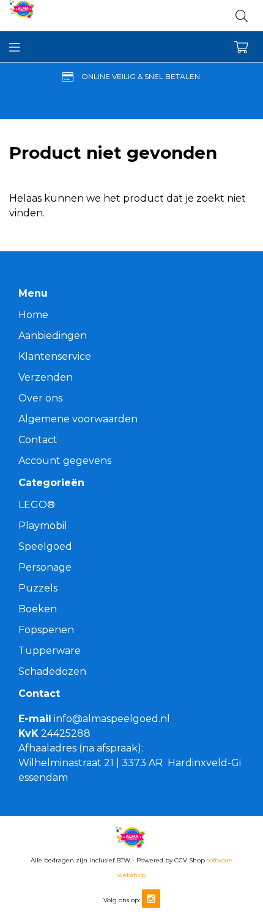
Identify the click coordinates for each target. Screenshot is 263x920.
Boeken (37, 609)
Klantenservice (54, 356)
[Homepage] (70, 15)
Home (33, 315)
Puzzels (37, 588)
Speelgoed (45, 546)
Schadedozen (52, 671)
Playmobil (42, 525)
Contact (37, 440)
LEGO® (36, 505)
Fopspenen (46, 630)
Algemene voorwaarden (78, 419)
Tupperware (49, 650)
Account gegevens (64, 460)
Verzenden (45, 377)
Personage (45, 567)
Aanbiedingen (52, 335)
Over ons (40, 398)
